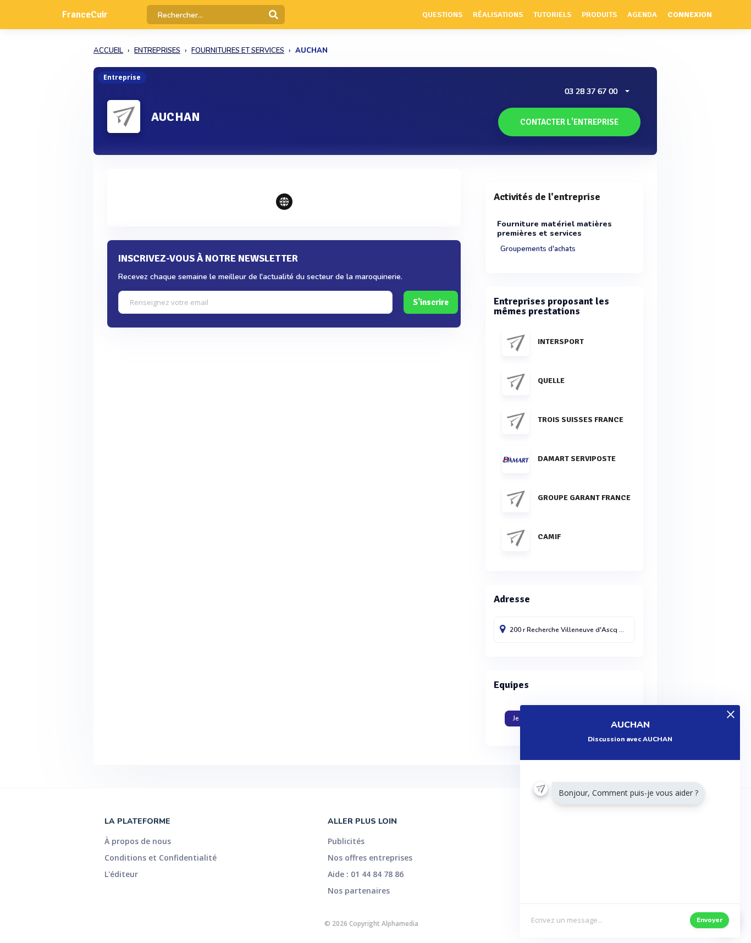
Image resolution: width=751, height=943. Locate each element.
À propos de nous (137, 841)
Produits (599, 14)
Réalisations (498, 14)
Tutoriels (552, 14)
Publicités (346, 841)
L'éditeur (121, 874)
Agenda (642, 14)
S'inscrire (431, 302)
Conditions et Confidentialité (160, 857)
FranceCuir (85, 14)
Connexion (689, 14)
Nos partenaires (359, 890)
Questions (442, 14)
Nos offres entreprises (370, 857)
